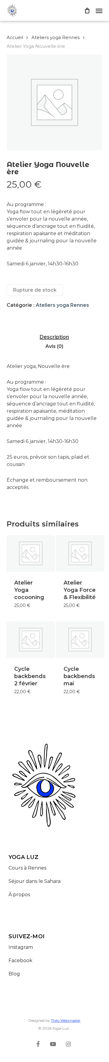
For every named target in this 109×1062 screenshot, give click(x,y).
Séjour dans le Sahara (35, 881)
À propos (19, 894)
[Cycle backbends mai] (80, 639)
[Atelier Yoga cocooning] (31, 553)
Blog (14, 974)
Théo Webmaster (66, 1020)
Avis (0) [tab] (54, 346)
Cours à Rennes (27, 868)
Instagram (20, 947)
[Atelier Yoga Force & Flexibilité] (80, 553)
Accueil (15, 37)
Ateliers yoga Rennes (55, 37)
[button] (99, 11)
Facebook (20, 960)
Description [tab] (54, 337)
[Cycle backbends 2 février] (31, 639)
